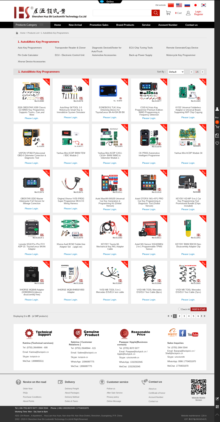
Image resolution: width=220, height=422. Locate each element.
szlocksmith (180, 357)
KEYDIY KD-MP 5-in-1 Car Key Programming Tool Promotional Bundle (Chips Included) (188, 202)
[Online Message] (217, 399)
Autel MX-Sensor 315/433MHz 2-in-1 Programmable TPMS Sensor (149, 246)
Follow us (111, 389)
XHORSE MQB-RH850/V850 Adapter (70, 291)
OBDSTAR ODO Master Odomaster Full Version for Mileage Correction (31, 201)
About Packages (72, 393)
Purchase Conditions (32, 397)
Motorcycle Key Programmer (181, 55)
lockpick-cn (35, 357)
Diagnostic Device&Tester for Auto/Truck (106, 49)
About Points (28, 401)
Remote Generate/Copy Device (182, 47)
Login (198, 11)
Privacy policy (113, 397)
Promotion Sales (99, 25)
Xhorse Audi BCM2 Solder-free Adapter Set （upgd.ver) (71, 245)
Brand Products (125, 25)
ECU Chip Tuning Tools (141, 47)
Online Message (114, 401)
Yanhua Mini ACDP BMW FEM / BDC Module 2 (71, 154)
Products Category (27, 25)
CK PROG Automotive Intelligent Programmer (149, 154)
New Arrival (75, 25)
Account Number (167, 25)
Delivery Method (72, 397)
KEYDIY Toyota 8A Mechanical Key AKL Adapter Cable (110, 246)
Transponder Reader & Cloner (70, 47)
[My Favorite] (217, 143)
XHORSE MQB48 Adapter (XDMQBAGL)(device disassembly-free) (32, 292)
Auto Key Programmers (30, 47)
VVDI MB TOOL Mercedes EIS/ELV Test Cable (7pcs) (188, 291)
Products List (33, 33)
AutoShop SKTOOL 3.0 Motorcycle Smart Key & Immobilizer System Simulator (71, 110)
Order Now (28, 389)
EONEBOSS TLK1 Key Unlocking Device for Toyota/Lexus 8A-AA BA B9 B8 (110, 110)
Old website (160, 5)
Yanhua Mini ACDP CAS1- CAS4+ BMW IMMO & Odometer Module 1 (110, 155)
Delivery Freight (72, 389)
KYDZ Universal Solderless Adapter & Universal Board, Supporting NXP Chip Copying (188, 110)
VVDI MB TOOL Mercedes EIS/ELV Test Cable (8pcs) (149, 291)
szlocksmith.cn (132, 357)
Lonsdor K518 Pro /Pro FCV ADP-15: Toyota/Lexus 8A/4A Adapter (32, 246)
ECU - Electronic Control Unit (69, 55)
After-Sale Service (115, 393)
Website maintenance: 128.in (194, 416)
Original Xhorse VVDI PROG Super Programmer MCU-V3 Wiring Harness (70, 201)
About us (152, 389)
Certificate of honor (157, 393)
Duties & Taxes (71, 401)
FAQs (25, 393)
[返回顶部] (217, 415)
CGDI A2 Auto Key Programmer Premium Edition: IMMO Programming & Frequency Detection (149, 111)
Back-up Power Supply (140, 55)
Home (57, 25)
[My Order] (217, 135)
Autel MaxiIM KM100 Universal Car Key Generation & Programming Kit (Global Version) (110, 202)
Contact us (191, 25)
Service (146, 25)
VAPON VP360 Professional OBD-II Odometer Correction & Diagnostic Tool (32, 155)
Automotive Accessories (104, 55)
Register (198, 14)
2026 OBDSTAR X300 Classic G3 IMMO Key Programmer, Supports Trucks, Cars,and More (32, 111)
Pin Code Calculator (28, 55)
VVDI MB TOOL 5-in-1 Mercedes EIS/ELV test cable (110, 291)
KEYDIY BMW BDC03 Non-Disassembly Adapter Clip (188, 245)
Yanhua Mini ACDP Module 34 (188, 153)
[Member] (217, 110)
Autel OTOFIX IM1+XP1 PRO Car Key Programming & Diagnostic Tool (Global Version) (149, 202)
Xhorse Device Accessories (31, 61)
